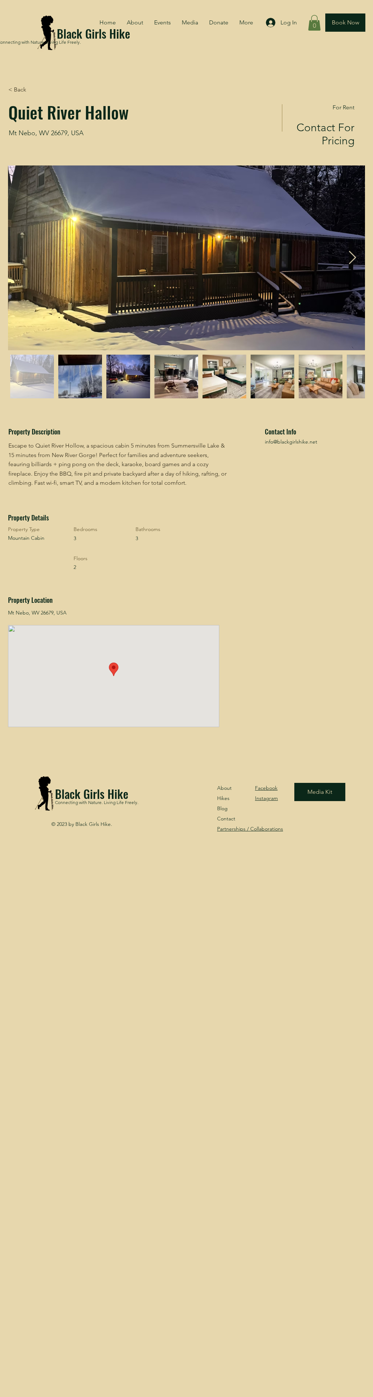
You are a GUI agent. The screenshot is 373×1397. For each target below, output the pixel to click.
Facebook (266, 788)
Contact (226, 818)
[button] (314, 23)
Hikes (223, 798)
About (224, 788)
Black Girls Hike (91, 793)
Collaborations (250, 829)
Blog (222, 808)
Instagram (266, 798)
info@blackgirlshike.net (291, 441)
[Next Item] (352, 258)
